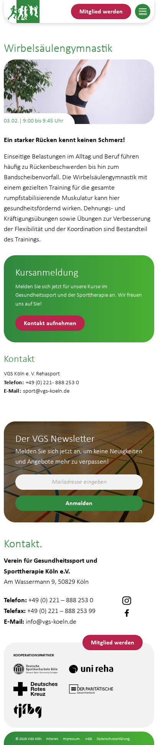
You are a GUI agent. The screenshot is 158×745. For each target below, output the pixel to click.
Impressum (71, 738)
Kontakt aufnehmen (50, 323)
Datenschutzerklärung (113, 738)
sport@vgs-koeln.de (46, 390)
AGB (88, 738)
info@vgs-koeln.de (51, 621)
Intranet (52, 738)
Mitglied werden (101, 11)
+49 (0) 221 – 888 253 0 (60, 600)
